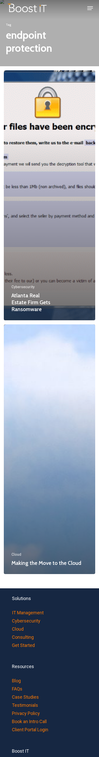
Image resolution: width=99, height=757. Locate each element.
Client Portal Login (30, 729)
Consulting (23, 637)
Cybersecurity (23, 287)
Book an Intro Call (29, 721)
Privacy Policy (26, 713)
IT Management (28, 612)
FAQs (17, 689)
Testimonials (25, 705)
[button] (90, 8)
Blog (16, 680)
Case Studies (25, 697)
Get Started (23, 645)
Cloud (16, 554)
